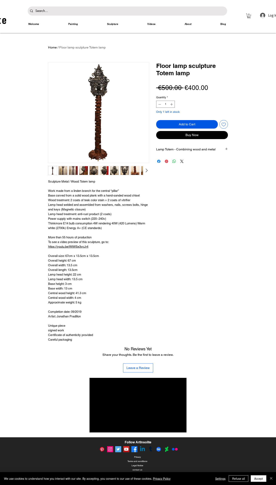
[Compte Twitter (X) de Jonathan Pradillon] (118, 449)
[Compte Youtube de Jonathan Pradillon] (126, 449)
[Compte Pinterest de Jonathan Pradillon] (102, 449)
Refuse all (238, 479)
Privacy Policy (162, 479)
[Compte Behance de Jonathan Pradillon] (159, 449)
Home (52, 47)
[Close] (271, 478)
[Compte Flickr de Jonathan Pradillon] (175, 449)
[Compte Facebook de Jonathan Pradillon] (134, 449)
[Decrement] (159, 104)
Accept (258, 479)
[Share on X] (181, 161)
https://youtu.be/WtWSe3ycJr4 (68, 246)
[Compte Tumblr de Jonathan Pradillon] (150, 449)
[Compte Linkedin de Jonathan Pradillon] (142, 449)
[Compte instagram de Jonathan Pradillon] (110, 449)
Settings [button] (220, 479)
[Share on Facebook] (158, 161)
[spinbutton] (166, 104)
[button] (249, 16)
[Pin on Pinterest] (166, 161)
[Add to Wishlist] (223, 124)
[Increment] (172, 104)
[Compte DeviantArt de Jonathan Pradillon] (167, 449)
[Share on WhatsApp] (174, 161)
